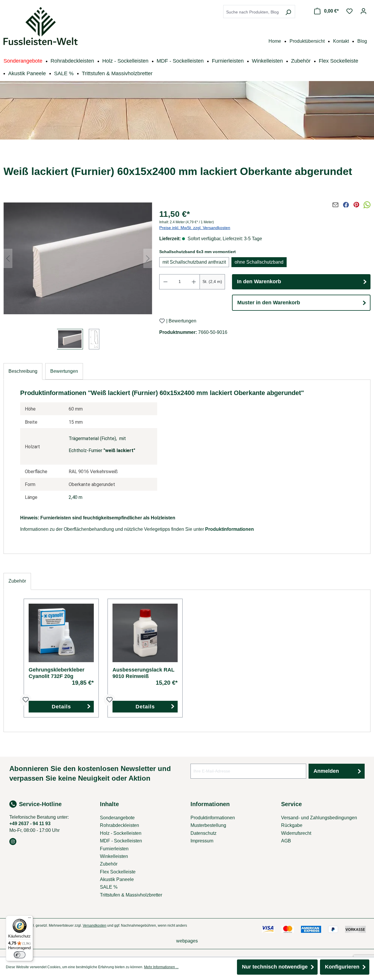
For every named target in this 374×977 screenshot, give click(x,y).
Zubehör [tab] (17, 580)
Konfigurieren (342, 967)
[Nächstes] (147, 258)
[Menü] (29, 919)
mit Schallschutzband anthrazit (194, 262)
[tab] (23, 371)
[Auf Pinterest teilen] (356, 204)
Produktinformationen (229, 529)
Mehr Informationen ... (161, 967)
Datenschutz (204, 833)
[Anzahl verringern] (165, 281)
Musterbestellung (208, 825)
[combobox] (253, 12)
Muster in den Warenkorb (268, 302)
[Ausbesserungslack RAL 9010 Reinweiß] (145, 633)
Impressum (202, 840)
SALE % (108, 887)
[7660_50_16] (78, 258)
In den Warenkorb (259, 281)
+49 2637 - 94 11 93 (30, 823)
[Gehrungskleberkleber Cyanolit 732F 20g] (61, 633)
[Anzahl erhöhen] (194, 281)
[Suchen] (288, 12)
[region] (78, 273)
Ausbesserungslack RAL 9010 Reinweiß (143, 673)
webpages (187, 940)
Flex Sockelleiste (118, 871)
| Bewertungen (181, 321)
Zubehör (108, 863)
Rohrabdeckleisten (119, 825)
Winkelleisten (114, 856)
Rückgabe (291, 825)
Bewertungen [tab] (64, 371)
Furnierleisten (114, 848)
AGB (286, 840)
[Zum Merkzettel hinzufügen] (162, 321)
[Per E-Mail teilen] (335, 204)
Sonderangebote (117, 817)
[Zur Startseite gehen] (41, 26)
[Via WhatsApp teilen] (366, 204)
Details (61, 707)
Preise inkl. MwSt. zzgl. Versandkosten (194, 227)
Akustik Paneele (117, 879)
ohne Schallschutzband (259, 262)
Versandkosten (94, 925)
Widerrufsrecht (296, 833)
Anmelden (326, 771)
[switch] (19, 954)
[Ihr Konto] (363, 11)
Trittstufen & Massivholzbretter (131, 894)
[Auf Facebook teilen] (345, 204)
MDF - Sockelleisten (121, 840)
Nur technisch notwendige (275, 967)
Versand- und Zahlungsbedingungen (319, 817)
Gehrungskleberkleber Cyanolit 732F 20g (56, 673)
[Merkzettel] (349, 11)
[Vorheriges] (8, 258)
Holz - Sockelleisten (120, 833)
